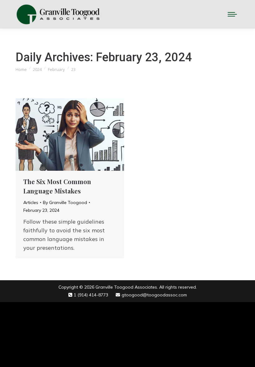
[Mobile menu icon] (232, 14)
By (65, 202)
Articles (30, 202)
